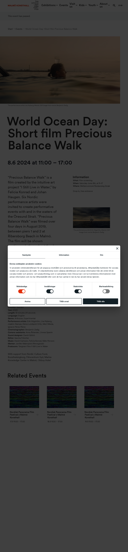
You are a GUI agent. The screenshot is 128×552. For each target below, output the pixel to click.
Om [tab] (101, 255)
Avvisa (27, 301)
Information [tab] (64, 255)
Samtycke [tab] (26, 255)
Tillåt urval (64, 301)
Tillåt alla (100, 301)
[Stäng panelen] (117, 248)
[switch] (50, 291)
